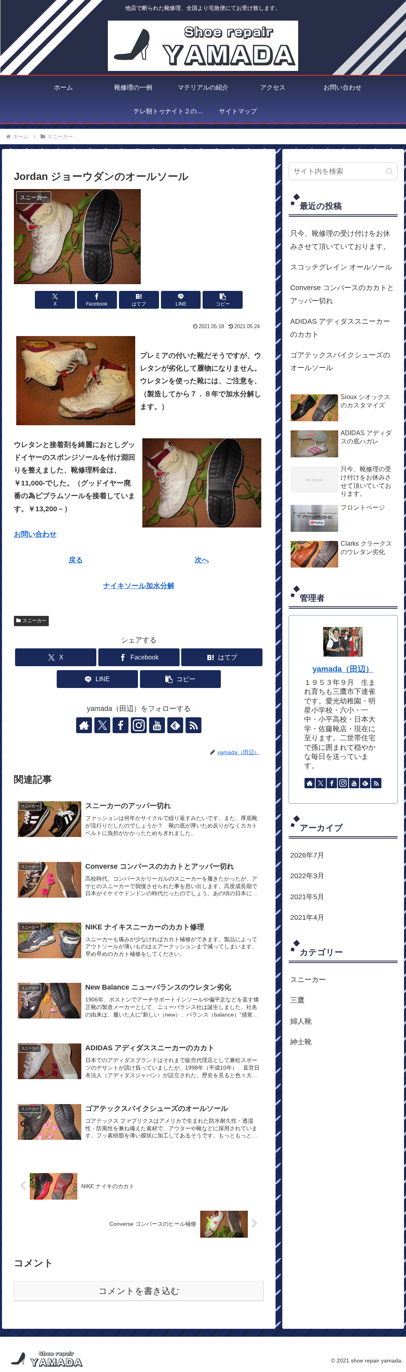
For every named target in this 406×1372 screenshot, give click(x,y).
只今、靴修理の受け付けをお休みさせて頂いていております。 (340, 239)
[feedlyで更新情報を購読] (175, 725)
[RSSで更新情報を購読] (193, 725)
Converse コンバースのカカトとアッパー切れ (342, 294)
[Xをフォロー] (102, 725)
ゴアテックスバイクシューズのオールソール (340, 361)
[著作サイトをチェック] (84, 725)
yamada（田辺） (342, 669)
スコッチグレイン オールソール (341, 267)
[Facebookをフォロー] (120, 725)
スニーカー (34, 620)
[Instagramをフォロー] (139, 725)
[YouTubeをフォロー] (157, 725)
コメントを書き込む (139, 1291)
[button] (223, 300)
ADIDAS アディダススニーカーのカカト (340, 327)
